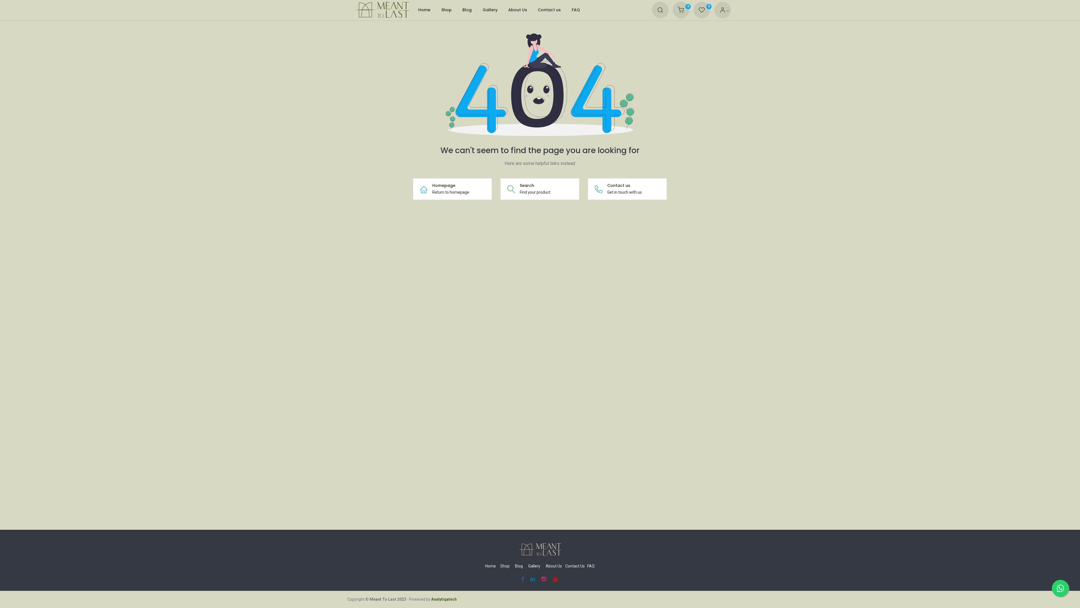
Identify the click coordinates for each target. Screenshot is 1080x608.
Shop (505, 566)
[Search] (660, 10)
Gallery (534, 566)
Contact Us (575, 566)
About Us (554, 566)
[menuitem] (424, 10)
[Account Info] (724, 10)
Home (490, 566)
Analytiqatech (444, 599)
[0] (681, 10)
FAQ (591, 566)
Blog (519, 566)
